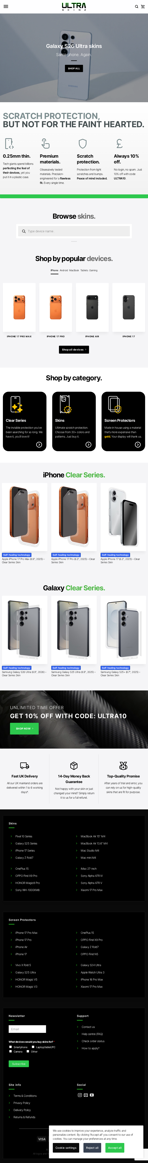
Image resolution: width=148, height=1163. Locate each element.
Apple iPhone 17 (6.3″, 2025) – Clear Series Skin (120, 560)
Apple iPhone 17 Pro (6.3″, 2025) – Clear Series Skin (73, 560)
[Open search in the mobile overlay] (74, 231)
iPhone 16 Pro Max (92, 979)
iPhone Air (21, 947)
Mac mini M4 (88, 857)
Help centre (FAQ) (92, 1034)
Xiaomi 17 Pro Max (92, 890)
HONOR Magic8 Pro (27, 882)
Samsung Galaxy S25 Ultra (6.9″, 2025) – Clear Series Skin (73, 673)
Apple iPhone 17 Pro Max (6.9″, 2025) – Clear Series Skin (23, 560)
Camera (18, 1051)
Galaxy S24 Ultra (91, 965)
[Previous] (8, 306)
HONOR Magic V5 (26, 979)
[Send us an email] (86, 1095)
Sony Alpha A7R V (91, 882)
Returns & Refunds (24, 1117)
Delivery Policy (22, 1110)
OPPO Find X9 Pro (26, 875)
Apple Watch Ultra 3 (92, 972)
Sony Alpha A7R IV (92, 875)
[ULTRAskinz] (74, 6)
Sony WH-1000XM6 (27, 890)
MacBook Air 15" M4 (93, 836)
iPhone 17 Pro (23, 939)
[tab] (54, 270)
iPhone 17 (21, 954)
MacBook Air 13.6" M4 (94, 843)
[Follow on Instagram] (80, 1095)
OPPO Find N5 (89, 954)
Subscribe (19, 1063)
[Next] (139, 306)
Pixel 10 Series (23, 836)
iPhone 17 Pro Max (26, 932)
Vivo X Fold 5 (23, 965)
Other (34, 1051)
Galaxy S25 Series (26, 843)
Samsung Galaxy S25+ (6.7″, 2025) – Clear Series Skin (120, 673)
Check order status (93, 1041)
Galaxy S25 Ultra (25, 972)
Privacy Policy (21, 1102)
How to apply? (90, 1048)
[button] (6, 6)
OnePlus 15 (22, 868)
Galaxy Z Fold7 (24, 857)
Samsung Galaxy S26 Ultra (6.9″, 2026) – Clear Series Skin (24, 673)
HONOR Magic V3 (26, 986)
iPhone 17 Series (24, 850)
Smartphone (20, 1047)
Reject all (92, 1147)
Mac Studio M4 (90, 850)
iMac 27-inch (88, 868)
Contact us (88, 1026)
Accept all (115, 1147)
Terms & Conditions (24, 1095)
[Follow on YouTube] (92, 1095)
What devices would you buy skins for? (32, 1041)
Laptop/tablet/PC (45, 1047)
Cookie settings (66, 1147)
